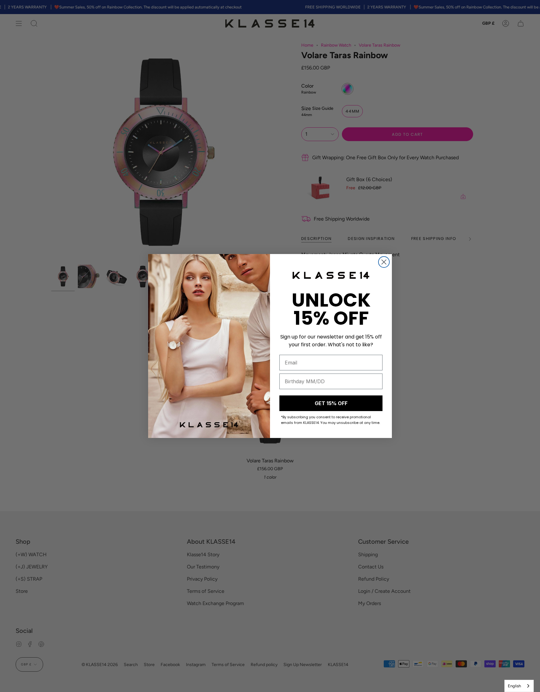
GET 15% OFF (331, 403)
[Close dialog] (383, 262)
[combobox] (519, 686)
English (514, 686)
